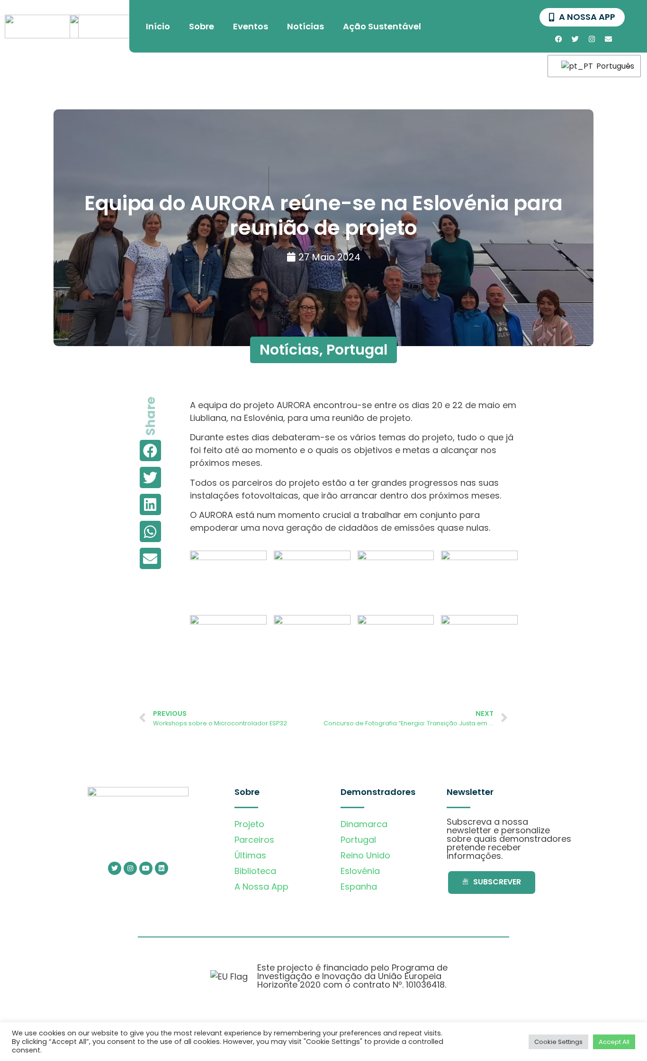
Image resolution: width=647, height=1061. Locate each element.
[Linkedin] (161, 868)
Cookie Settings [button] (558, 1041)
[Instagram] (591, 39)
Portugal (356, 349)
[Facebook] (558, 39)
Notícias (305, 26)
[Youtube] (146, 868)
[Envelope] (608, 39)
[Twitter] (575, 39)
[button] (150, 450)
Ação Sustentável (382, 26)
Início (158, 26)
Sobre (201, 26)
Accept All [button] (614, 1041)
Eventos (250, 26)
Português (612, 66)
